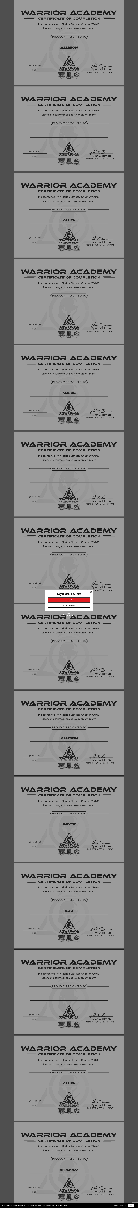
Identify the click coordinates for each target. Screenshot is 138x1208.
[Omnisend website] (69, 614)
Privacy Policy (63, 1205)
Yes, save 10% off (69, 600)
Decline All (123, 1205)
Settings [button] (116, 1205)
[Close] (91, 592)
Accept (131, 1205)
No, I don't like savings (69, 605)
